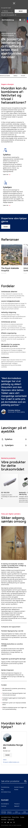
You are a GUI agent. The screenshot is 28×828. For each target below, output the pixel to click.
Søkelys (15, 75)
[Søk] (25, 781)
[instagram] (14, 822)
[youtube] (8, 822)
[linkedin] (11, 822)
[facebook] (2, 822)
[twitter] (5, 822)
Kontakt (23, 75)
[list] (14, 259)
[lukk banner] (14, 3)
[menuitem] (8, 20)
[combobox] (7, 11)
